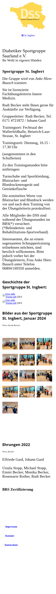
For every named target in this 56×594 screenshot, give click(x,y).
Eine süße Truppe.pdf (10, 295)
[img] (28, 15)
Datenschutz (11, 545)
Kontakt (9, 535)
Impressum (11, 526)
